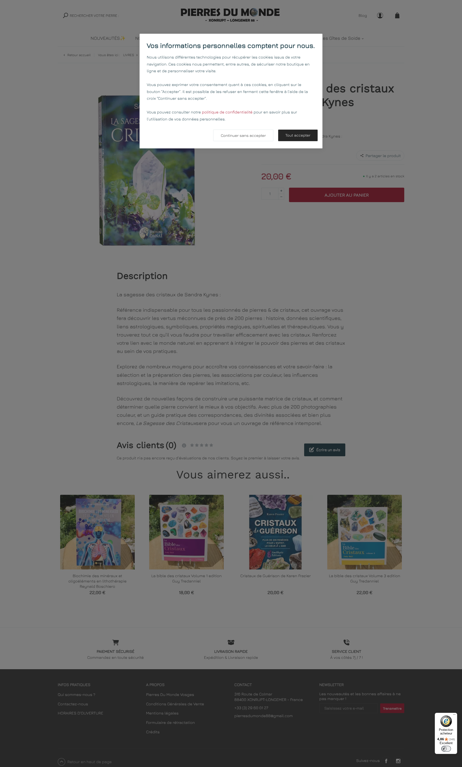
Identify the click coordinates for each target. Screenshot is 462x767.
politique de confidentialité (227, 112)
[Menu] (454, 716)
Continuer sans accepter (243, 135)
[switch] (446, 749)
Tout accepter (297, 135)
